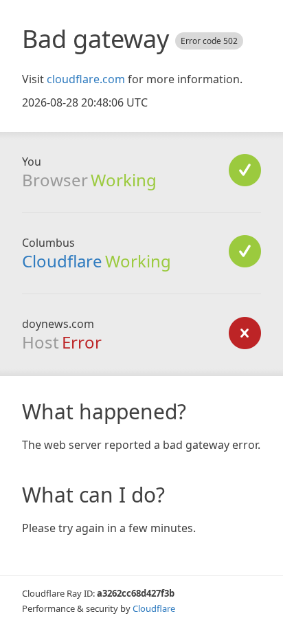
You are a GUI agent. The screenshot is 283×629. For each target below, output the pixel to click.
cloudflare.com (86, 79)
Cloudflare (62, 261)
